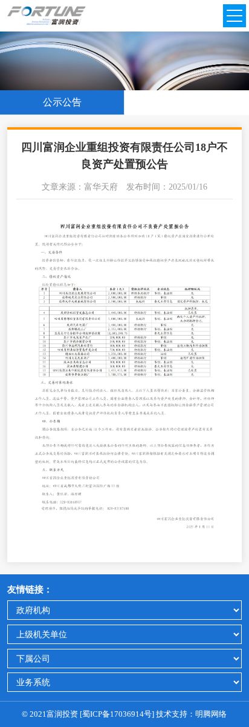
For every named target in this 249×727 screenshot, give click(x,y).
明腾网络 (211, 714)
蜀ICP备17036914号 (117, 714)
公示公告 (62, 102)
